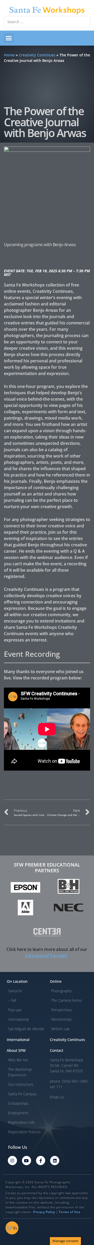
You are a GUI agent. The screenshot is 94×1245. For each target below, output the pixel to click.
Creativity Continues (37, 54)
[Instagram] (12, 1160)
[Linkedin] (54, 1160)
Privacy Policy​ (44, 1212)
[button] (9, 38)
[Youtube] (26, 1160)
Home (9, 54)
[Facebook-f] (40, 1160)
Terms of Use (69, 1212)
